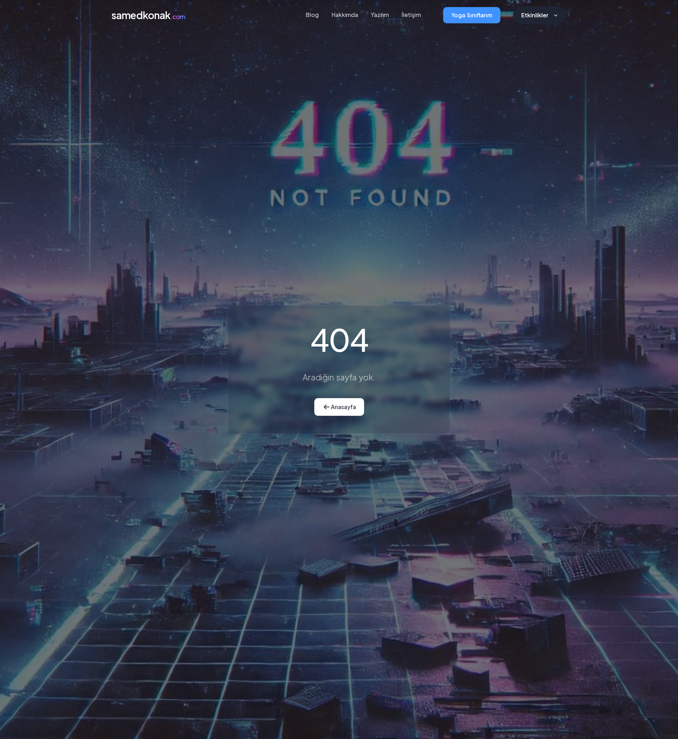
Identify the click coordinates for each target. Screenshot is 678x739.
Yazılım (380, 14)
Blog (312, 14)
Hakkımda (345, 14)
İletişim (411, 14)
